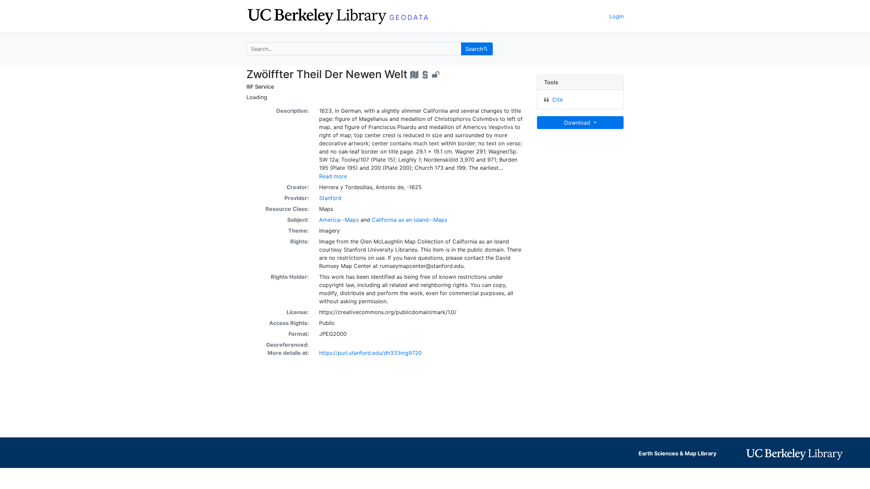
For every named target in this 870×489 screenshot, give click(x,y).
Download (578, 122)
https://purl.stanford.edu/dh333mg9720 (370, 352)
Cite (557, 99)
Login (616, 16)
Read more (333, 176)
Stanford (330, 198)
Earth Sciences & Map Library (677, 453)
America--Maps (339, 219)
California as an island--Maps (409, 219)
